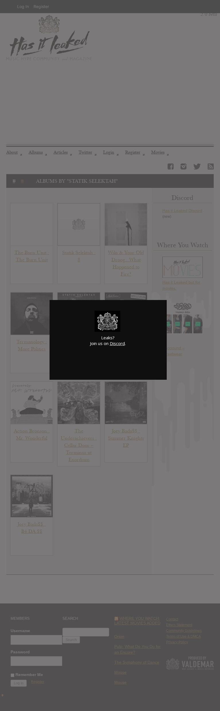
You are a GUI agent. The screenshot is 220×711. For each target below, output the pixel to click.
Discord (117, 343)
